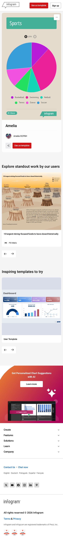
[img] (39, 54)
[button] (18, 97)
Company (9, 451)
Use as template (38, 5)
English (7, 473)
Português (23, 473)
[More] (57, 17)
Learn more (31, 384)
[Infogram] (10, 5)
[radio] (28, 37)
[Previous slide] (5, 254)
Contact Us (9, 467)
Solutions (8, 440)
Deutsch (14, 473)
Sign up (55, 5)
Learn (7, 446)
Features (8, 435)
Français (40, 473)
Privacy (17, 518)
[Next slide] (12, 254)
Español (32, 473)
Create (7, 429)
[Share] (8, 146)
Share (12, 113)
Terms (7, 518)
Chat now (23, 467)
